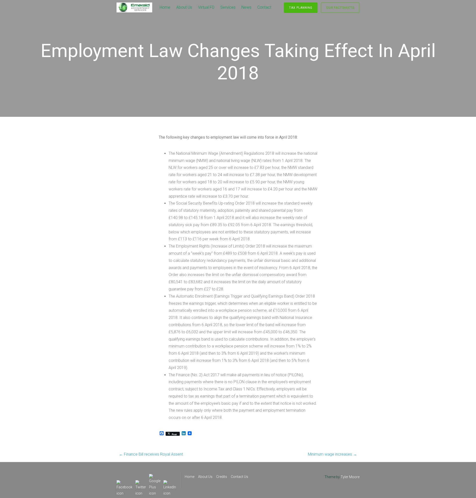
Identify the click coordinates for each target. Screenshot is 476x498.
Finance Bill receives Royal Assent (151, 454)
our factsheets (340, 7)
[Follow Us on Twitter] (140, 483)
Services (228, 7)
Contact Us (239, 477)
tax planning (300, 7)
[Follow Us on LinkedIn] (169, 483)
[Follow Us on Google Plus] (154, 477)
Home (165, 7)
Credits (221, 477)
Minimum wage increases (332, 454)
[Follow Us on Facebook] (124, 483)
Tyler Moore (350, 477)
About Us (184, 7)
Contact (264, 7)
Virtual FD (206, 7)
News (246, 7)
